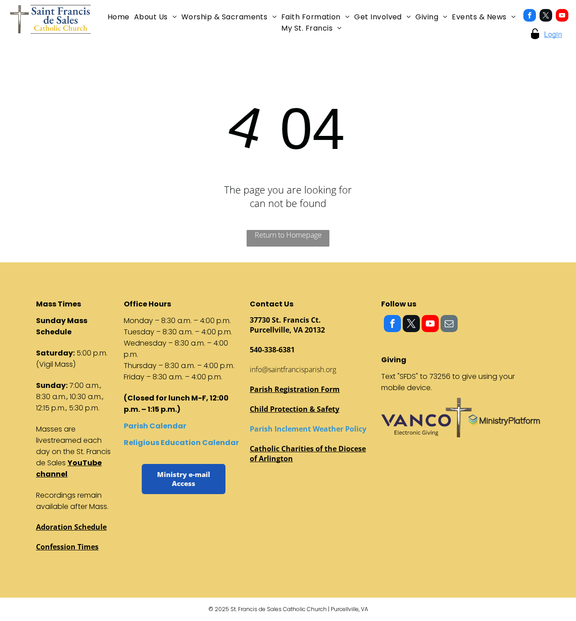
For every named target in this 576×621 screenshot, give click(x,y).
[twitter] (546, 16)
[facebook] (529, 16)
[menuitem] (118, 16)
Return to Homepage (288, 235)
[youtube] (562, 16)
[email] (449, 324)
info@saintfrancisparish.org (293, 369)
